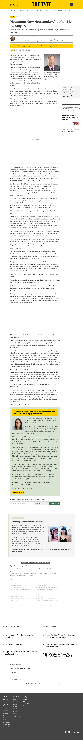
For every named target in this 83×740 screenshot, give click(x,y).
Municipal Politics (21, 16)
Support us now (18, 492)
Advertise (5, 713)
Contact (5, 708)
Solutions (39, 11)
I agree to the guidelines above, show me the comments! (35, 562)
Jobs (4, 715)
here (65, 41)
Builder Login (25, 700)
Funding (5, 711)
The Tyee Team (5, 705)
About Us (5, 699)
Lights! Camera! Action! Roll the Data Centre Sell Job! (21, 652)
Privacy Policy (5, 719)
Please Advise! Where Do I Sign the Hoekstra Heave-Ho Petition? (60, 636)
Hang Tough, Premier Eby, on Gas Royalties (19, 636)
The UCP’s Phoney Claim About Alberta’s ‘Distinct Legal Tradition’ (59, 655)
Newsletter (6, 702)
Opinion (15, 711)
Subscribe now (54, 503)
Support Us (58, 11)
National (15, 706)
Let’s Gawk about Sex (14, 644)
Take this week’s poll (35, 684)
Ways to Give (6, 724)
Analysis (21, 11)
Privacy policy (13, 506)
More (48, 11)
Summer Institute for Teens (39, 549)
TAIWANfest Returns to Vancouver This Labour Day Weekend (70, 117)
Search (68, 11)
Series (15, 714)
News (13, 11)
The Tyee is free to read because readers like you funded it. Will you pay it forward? (34, 412)
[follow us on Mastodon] (20, 50)
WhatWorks (16, 716)
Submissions (6, 722)
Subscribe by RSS (26, 704)
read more (67, 96)
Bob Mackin (19, 37)
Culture (30, 11)
